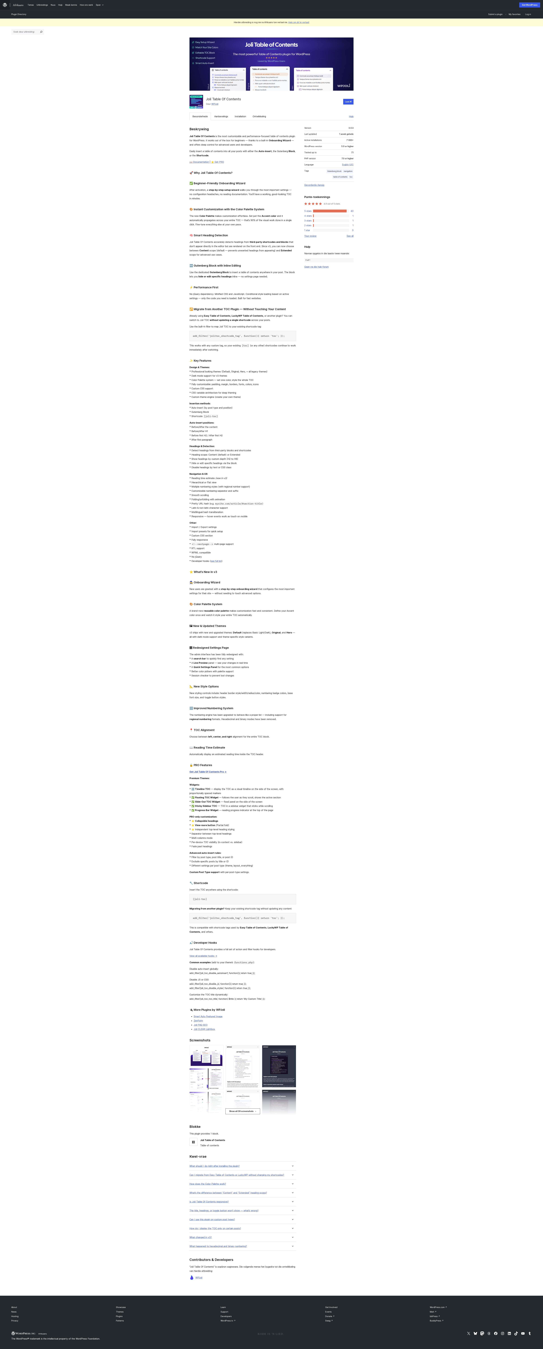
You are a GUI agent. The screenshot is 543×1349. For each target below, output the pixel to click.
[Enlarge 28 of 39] (292, 1093)
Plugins (119, 1316)
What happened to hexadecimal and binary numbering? (218, 1246)
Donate (330, 1316)
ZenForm (198, 1020)
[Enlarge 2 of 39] (219, 1072)
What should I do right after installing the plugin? (214, 1166)
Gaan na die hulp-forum (316, 266)
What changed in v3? (200, 1237)
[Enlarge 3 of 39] (219, 1095)
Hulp (351, 116)
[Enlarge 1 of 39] (219, 1049)
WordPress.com (438, 1307)
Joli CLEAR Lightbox (204, 1029)
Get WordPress (529, 5)
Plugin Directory (18, 14)
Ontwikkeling (259, 116)
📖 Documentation (199, 162)
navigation (348, 171)
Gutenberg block (334, 171)
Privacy (14, 1320)
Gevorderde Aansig (314, 185)
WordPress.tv (228, 1320)
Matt (433, 1312)
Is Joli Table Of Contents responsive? (209, 1201)
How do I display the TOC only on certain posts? (215, 1228)
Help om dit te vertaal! (298, 22)
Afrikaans (42, 1334)
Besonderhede (200, 116)
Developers (226, 1316)
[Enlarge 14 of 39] (256, 1093)
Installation (240, 116)
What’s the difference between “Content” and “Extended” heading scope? (228, 1192)
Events (328, 1312)
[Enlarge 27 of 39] (292, 1049)
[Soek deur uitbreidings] (41, 32)
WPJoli (214, 104)
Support (224, 1312)
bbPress (435, 1316)
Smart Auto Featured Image (208, 1016)
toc (351, 177)
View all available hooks (203, 955)
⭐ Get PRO (217, 162)
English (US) (348, 164)
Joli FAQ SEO (200, 1024)
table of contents (340, 177)
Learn (223, 1307)
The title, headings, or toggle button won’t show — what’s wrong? (223, 1210)
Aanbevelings (221, 116)
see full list (216, 561)
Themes (120, 1312)
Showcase (121, 1307)
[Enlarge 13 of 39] (256, 1049)
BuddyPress (437, 1320)
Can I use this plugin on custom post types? (212, 1219)
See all (350, 235)
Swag (329, 1320)
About (14, 1307)
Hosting (15, 1316)
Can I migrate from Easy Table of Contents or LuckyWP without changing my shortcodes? (236, 1175)
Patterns (120, 1320)
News (14, 1312)
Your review (310, 235)
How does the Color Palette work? (207, 1184)
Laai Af (348, 101)
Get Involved (331, 1307)
